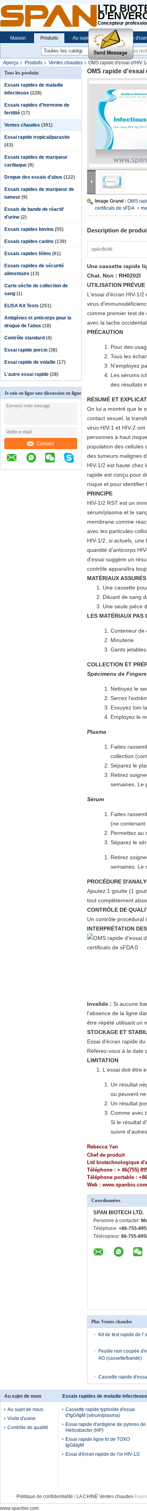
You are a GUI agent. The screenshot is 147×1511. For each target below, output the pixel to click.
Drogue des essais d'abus (33, 177)
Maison (18, 38)
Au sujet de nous (25, 1409)
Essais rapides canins (29, 241)
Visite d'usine (21, 1418)
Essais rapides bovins (29, 229)
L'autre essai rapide (26, 374)
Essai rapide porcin (25, 350)
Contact (45, 443)
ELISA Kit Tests (21, 305)
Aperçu (10, 62)
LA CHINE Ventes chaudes (104, 1496)
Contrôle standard (24, 338)
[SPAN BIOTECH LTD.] (49, 15)
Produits (49, 38)
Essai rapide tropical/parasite (37, 137)
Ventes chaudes (66, 62)
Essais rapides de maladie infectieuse (104, 1396)
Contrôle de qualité (27, 1427)
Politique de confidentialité (44, 1496)
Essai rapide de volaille (30, 362)
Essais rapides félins (27, 253)
